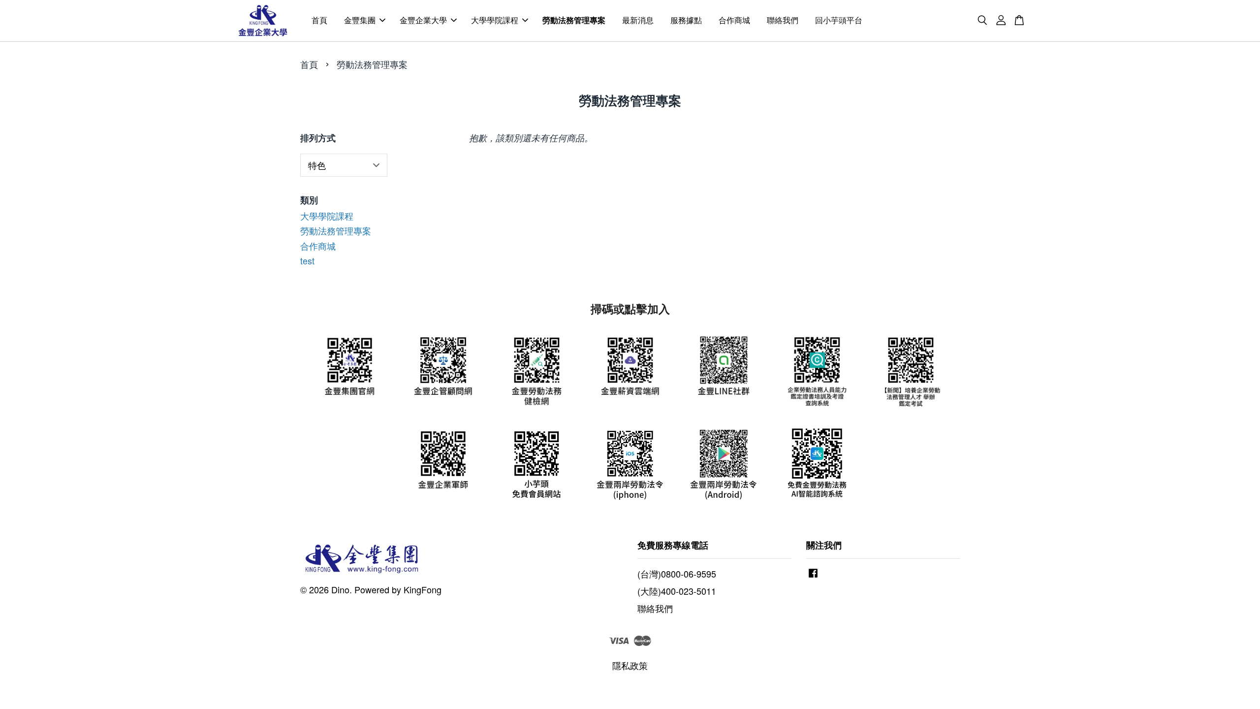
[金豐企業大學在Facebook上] (813, 576)
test (307, 260)
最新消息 (638, 20)
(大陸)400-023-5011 (676, 590)
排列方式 (318, 138)
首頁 (319, 20)
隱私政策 (630, 665)
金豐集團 (360, 20)
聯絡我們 (782, 20)
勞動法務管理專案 (573, 20)
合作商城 (734, 20)
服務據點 (686, 20)
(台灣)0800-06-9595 (676, 573)
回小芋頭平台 (838, 20)
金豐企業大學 (423, 20)
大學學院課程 (494, 20)
